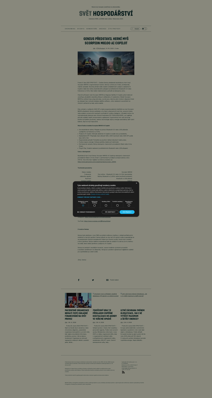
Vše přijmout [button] (127, 212)
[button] (106, 197)
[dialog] (106, 199)
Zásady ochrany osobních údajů (100, 194)
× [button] (136, 183)
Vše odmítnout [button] (110, 212)
